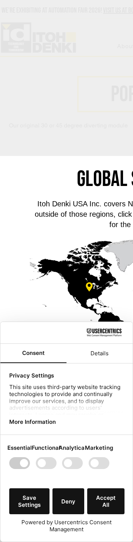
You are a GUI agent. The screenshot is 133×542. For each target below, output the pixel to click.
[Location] (89, 287)
